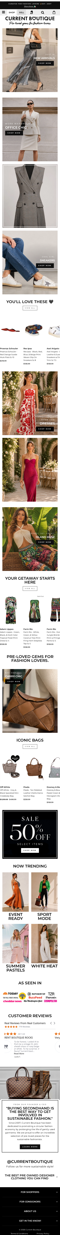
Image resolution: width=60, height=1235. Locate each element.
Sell (21, 12)
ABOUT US (30, 1211)
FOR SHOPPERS (30, 1192)
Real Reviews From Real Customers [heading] (25, 1023)
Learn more (30, 1147)
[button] (51, 1023)
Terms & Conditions (19, 1233)
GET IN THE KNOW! (30, 1220)
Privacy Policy (43, 1233)
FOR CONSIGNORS (30, 1201)
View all (30, 308)
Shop (12, 12)
